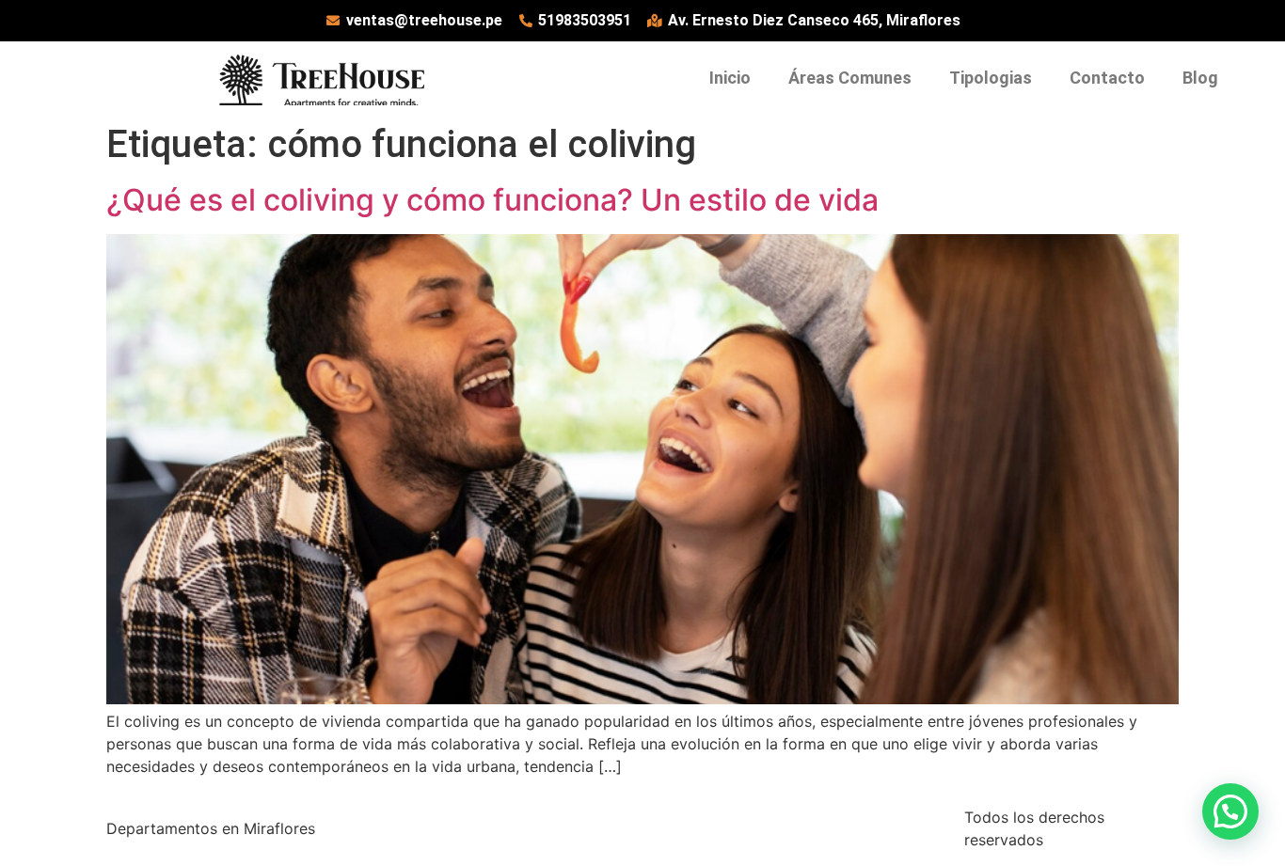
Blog (1200, 77)
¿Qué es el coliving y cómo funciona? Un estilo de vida (492, 199)
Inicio (730, 77)
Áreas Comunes (850, 77)
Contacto (1107, 77)
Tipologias (990, 77)
